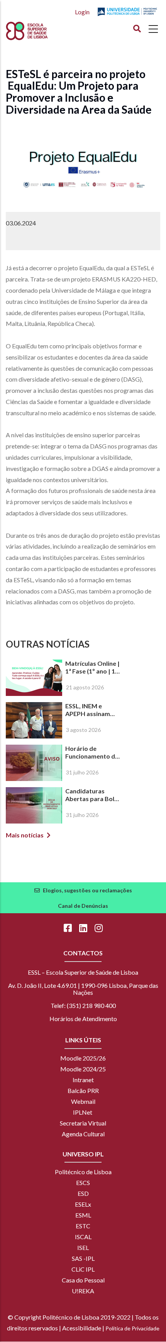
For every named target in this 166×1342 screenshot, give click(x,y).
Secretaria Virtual (83, 1123)
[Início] (41, 31)
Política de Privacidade (132, 1328)
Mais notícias (25, 835)
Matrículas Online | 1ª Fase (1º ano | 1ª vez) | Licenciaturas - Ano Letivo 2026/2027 (92, 667)
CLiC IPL (83, 1269)
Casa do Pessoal (83, 1280)
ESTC (83, 1225)
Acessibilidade (81, 1328)
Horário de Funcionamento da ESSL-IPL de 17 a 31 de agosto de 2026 (92, 752)
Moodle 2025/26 (83, 1058)
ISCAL (83, 1236)
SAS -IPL (83, 1258)
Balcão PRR (83, 1090)
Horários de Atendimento (83, 1018)
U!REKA (83, 1290)
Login (82, 11)
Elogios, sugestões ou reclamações (87, 890)
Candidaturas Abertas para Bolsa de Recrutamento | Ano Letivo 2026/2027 (93, 795)
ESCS (83, 1182)
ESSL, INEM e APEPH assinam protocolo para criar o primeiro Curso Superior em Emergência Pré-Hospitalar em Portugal (92, 710)
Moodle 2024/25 (83, 1069)
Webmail (83, 1101)
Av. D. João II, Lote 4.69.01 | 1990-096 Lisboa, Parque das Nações (83, 989)
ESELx (83, 1204)
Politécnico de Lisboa (83, 1171)
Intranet (83, 1079)
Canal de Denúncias (83, 905)
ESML (83, 1215)
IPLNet (82, 1112)
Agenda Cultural (83, 1133)
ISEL (83, 1247)
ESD (83, 1193)
